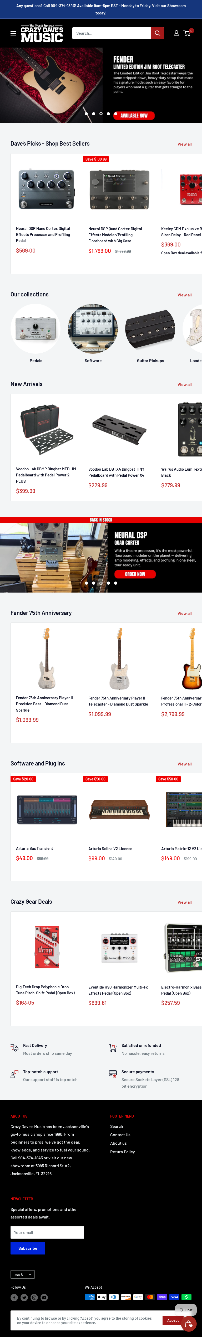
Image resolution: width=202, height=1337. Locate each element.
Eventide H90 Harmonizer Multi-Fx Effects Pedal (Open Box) (118, 990)
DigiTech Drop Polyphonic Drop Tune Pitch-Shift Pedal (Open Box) (45, 989)
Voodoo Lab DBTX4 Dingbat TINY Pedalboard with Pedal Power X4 (116, 472)
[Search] (157, 33)
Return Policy (122, 1151)
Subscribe (27, 1248)
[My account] (176, 33)
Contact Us (120, 1134)
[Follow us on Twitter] (24, 1297)
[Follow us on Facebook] (14, 1297)
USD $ (18, 1274)
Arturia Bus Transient (34, 848)
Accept (173, 1320)
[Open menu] (13, 33)
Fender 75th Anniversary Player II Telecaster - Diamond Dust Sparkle (118, 701)
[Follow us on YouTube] (44, 1297)
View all (185, 143)
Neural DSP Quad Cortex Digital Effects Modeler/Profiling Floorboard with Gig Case (115, 234)
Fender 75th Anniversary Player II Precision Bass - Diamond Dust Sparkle (44, 703)
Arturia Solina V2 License (110, 848)
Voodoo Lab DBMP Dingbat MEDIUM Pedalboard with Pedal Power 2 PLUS (46, 475)
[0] (187, 33)
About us (118, 1142)
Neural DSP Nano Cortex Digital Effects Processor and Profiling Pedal (43, 234)
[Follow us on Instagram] (34, 1297)
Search (116, 1126)
